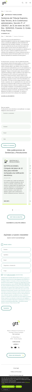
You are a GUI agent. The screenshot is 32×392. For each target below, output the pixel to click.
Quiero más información (15, 355)
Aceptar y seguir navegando (8, 386)
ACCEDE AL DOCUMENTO (7, 96)
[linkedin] (12, 348)
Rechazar (18, 386)
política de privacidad (11, 274)
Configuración (5, 389)
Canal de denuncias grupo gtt (16, 375)
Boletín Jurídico (9, 11)
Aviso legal (16, 368)
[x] (18, 348)
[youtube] (15, 348)
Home (2, 11)
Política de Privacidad (16, 371)
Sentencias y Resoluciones (19, 36)
